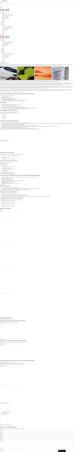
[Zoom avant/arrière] (0, 450)
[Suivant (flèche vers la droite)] (2, 451)
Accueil (3, 11)
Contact (3, 22)
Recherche (1, 2)
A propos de (3, 12)
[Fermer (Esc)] (5, 450)
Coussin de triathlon (6, 17)
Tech (3, 20)
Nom (0, 429)
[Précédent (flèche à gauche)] (0, 451)
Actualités (3, 21)
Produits (3, 13)
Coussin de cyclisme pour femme (8, 15)
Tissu (4, 30)
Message (1, 439)
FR (0, 7)
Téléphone (1, 437)
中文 (2, 7)
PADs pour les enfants (6, 16)
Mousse (4, 31)
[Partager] (3, 450)
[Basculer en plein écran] (2, 450)
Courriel (1, 434)
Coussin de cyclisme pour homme (8, 14)
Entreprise (1, 432)
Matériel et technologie (5, 45)
